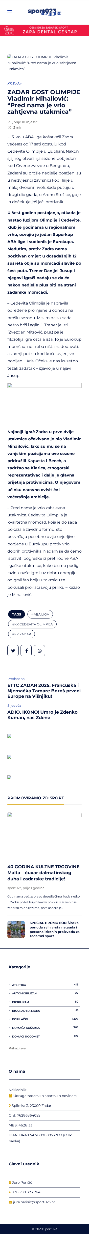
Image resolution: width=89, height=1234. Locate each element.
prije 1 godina (33, 888)
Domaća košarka (45, 1028)
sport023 (14, 888)
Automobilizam (45, 993)
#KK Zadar (21, 634)
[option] (44, 876)
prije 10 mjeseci (26, 122)
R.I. (9, 122)
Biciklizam (45, 1002)
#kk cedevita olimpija (32, 624)
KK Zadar (14, 83)
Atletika (45, 985)
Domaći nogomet (45, 1036)
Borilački (45, 1019)
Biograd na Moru (45, 1010)
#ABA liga (40, 614)
